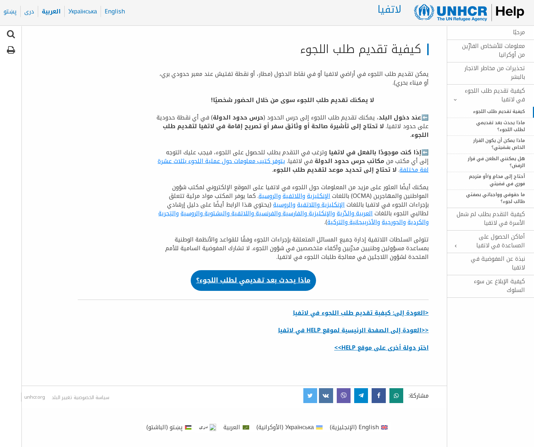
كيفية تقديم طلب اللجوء (499, 111)
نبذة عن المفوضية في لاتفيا (498, 263)
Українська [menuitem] (82, 11)
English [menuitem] (115, 11)
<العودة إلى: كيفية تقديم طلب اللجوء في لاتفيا (361, 312)
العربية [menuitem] (51, 11)
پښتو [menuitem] (10, 11)
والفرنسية (267, 213)
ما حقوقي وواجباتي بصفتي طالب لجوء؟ (495, 198)
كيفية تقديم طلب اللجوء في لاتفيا (495, 95)
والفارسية (294, 213)
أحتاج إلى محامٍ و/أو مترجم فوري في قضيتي (497, 180)
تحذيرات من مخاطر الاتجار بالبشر (494, 72)
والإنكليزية (321, 213)
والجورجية (394, 222)
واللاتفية (294, 196)
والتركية (337, 222)
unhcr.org (34, 397)
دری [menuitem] (29, 11)
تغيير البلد (62, 397)
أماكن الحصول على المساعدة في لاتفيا (500, 241)
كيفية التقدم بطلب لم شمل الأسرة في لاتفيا (491, 218)
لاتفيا (389, 9)
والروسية (270, 196)
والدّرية (345, 213)
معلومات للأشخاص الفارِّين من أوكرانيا (493, 50)
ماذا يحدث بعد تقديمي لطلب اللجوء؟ (500, 126)
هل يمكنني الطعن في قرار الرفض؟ (496, 162)
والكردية (418, 222)
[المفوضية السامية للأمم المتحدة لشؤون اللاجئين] (466, 13)
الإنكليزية (318, 196)
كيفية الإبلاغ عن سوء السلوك (499, 285)
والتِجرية (168, 213)
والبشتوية (216, 213)
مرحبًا (519, 32)
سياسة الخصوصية (91, 397)
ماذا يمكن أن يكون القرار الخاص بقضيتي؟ (499, 144)
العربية (363, 213)
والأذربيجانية (364, 222)
